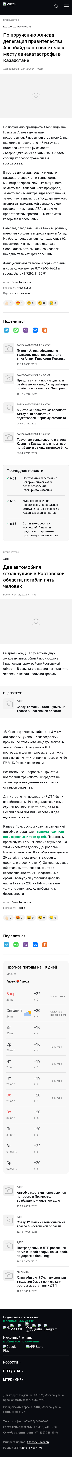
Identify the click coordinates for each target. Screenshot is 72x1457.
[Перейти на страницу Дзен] (36, 1327)
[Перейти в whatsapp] (16, 330)
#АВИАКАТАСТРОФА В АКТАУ (17, 27)
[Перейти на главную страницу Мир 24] (9, 6)
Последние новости (25, 470)
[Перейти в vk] (35, 330)
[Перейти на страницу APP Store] (34, 1348)
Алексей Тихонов (38, 1442)
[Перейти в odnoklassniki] (45, 330)
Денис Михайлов (21, 282)
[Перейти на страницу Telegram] (50, 1327)
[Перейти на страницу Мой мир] (28, 1327)
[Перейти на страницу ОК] (21, 1327)
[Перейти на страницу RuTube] (43, 1327)
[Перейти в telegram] (6, 330)
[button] (6, 330)
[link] (34, 345)
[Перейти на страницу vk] (6, 1328)
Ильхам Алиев (23, 293)
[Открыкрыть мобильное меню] (66, 6)
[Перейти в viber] (25, 330)
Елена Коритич (32, 1447)
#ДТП (6, 559)
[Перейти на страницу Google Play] (13, 1348)
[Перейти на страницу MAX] (13, 1327)
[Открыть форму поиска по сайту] (56, 6)
